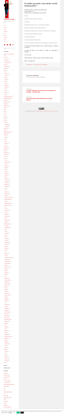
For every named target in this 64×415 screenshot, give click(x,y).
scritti (5, 139)
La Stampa (6, 296)
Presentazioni (6, 360)
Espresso (5, 268)
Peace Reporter (6, 308)
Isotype (5, 399)
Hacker (5, 195)
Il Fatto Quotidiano (7, 280)
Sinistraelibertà (6, 124)
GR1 (5, 276)
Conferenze (6, 73)
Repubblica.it (6, 338)
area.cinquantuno (7, 242)
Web (5, 218)
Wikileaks (5, 221)
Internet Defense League (7, 397)
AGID (5, 163)
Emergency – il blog (7, 266)
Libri (4, 33)
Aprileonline (6, 238)
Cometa (5, 255)
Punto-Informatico (7, 311)
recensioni (6, 58)
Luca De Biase (6, 401)
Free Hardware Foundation (8, 96)
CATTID (5, 64)
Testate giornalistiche (7, 223)
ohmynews (6, 208)
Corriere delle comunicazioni (8, 257)
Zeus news (6, 347)
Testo (5, 88)
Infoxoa (5, 287)
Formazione (5, 31)
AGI (5, 229)
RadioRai (5, 323)
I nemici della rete (6, 105)
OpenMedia (5, 405)
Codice (5, 171)
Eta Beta (5, 270)
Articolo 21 (6, 244)
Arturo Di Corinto (9, 19)
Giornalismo (5, 100)
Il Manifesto (6, 281)
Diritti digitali (6, 186)
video (5, 145)
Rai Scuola (6, 326)
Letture (5, 107)
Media (5, 111)
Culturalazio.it (6, 68)
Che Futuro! (6, 253)
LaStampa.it (6, 298)
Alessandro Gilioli (6, 375)
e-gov (5, 188)
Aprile (5, 236)
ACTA (5, 160)
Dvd (5, 353)
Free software (6, 193)
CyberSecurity (6, 259)
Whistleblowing (6, 220)
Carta (5, 251)
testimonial (6, 143)
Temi (4, 158)
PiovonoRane (6, 310)
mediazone (6, 306)
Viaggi (5, 362)
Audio (5, 83)
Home (5, 25)
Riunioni (5, 77)
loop (5, 302)
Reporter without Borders (7, 406)
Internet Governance (7, 205)
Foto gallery (5, 37)
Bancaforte (6, 246)
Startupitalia (6, 341)
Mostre (5, 113)
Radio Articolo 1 (6, 315)
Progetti (5, 130)
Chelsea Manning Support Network (9, 384)
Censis (5, 156)
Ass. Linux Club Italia (7, 380)
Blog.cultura (6, 248)
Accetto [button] (18, 412)
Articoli (5, 29)
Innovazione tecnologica (8, 197)
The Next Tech (6, 343)
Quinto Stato (6, 313)
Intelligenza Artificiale (7, 199)
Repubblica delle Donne (8, 336)
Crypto (5, 176)
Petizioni (5, 118)
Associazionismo (6, 60)
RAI (5, 325)
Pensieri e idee (6, 358)
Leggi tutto (10, 412)
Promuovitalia (6, 214)
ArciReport (6, 240)
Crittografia (6, 175)
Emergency (6, 265)
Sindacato (5, 150)
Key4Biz (5, 291)
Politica (5, 120)
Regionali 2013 (6, 133)
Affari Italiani (6, 225)
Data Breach (6, 184)
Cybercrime (6, 178)
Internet (5, 201)
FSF (4, 393)
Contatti (5, 41)
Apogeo (5, 235)
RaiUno (5, 332)
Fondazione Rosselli (7, 62)
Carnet (5, 250)
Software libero (6, 152)
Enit (5, 190)
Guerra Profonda (6, 101)
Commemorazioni (6, 66)
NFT (5, 206)
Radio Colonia (6, 317)
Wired (5, 345)
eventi (5, 135)
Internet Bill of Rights (7, 203)
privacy (5, 212)
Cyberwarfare (6, 182)
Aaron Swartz (6, 373)
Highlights (5, 103)
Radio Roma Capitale (7, 319)
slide (5, 141)
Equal (5, 94)
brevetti (5, 169)
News (5, 115)
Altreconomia (6, 233)
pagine (5, 137)
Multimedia (6, 86)
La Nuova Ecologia (7, 295)
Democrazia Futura (7, 263)
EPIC (4, 390)
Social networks (6, 216)
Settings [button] (22, 412)
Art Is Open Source (7, 376)
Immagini (5, 85)
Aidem (5, 231)
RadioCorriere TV (7, 321)
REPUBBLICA (6, 334)
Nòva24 (5, 403)
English (5, 70)
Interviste (5, 35)
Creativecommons (6, 386)
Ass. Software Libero (7, 382)
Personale (5, 116)
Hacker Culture (6, 395)
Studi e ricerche (6, 154)
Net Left (5, 122)
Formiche (5, 274)
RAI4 (5, 328)
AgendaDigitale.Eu (7, 227)
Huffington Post (6, 278)
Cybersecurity (6, 180)
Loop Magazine (6, 304)
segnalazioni (5, 148)
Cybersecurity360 (7, 261)
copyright (5, 173)
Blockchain (6, 167)
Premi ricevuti (6, 128)
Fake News (6, 191)
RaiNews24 (6, 330)
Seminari (5, 79)
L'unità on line (6, 293)
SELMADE (7, 126)
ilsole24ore (6, 285)
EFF (4, 388)
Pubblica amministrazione (7, 131)
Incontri (5, 75)
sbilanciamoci (6, 146)
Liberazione (6, 300)
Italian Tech (6, 289)
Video (5, 39)
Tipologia (5, 349)
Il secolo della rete (7, 283)
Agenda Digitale (6, 161)
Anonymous (6, 165)
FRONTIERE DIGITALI (7, 98)
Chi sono (5, 27)
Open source (6, 210)
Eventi (5, 71)
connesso (33, 77)
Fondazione (6, 272)
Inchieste (5, 355)
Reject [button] (14, 412)
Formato (5, 81)
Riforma (5, 340)
